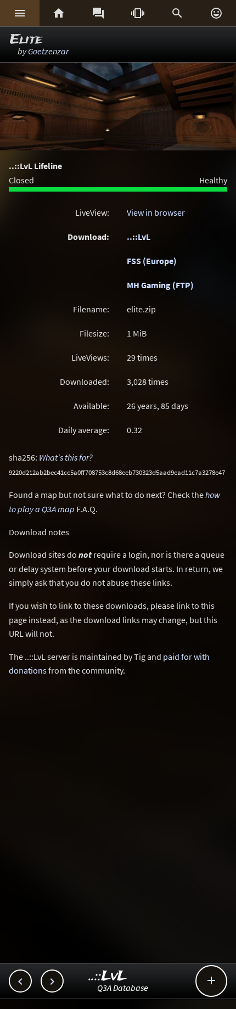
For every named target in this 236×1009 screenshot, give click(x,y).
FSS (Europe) (152, 260)
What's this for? (66, 457)
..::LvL (138, 236)
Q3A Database (122, 987)
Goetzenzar (48, 51)
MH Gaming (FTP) (160, 284)
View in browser (156, 212)
